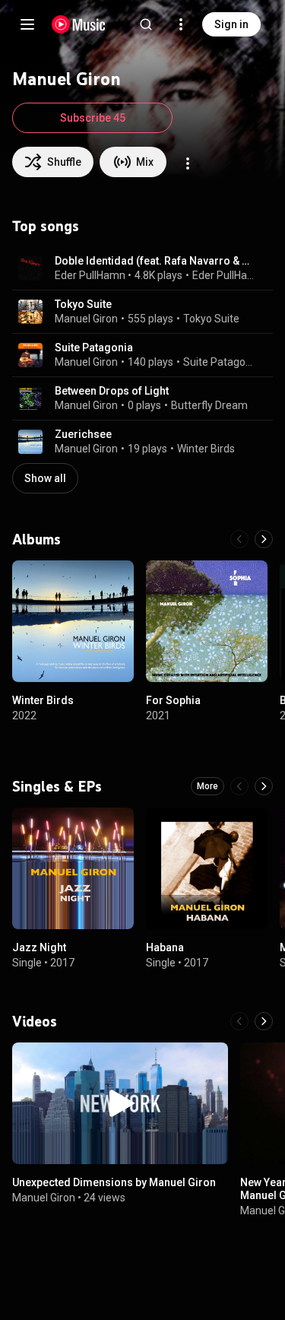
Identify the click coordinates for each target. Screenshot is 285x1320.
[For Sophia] (207, 621)
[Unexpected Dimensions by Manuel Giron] (120, 1103)
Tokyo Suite (83, 304)
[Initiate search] (146, 24)
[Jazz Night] (73, 868)
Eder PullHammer (97, 275)
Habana (165, 947)
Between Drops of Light (112, 391)
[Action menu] (188, 163)
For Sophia (173, 700)
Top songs (45, 226)
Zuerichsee (83, 434)
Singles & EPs (57, 786)
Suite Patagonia (94, 347)
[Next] (264, 539)
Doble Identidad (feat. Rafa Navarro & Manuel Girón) (155, 261)
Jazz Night (39, 947)
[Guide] (27, 24)
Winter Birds (206, 449)
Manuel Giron (86, 319)
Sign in (231, 24)
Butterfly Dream (209, 405)
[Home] (79, 24)
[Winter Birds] (73, 621)
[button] (30, 268)
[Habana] (207, 868)
